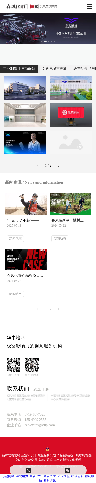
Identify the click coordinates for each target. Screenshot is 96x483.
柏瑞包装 (77, 476)
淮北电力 (22, 476)
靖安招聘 (50, 476)
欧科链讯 (50, 480)
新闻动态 (15, 238)
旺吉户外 (36, 476)
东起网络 (8, 476)
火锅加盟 (63, 476)
